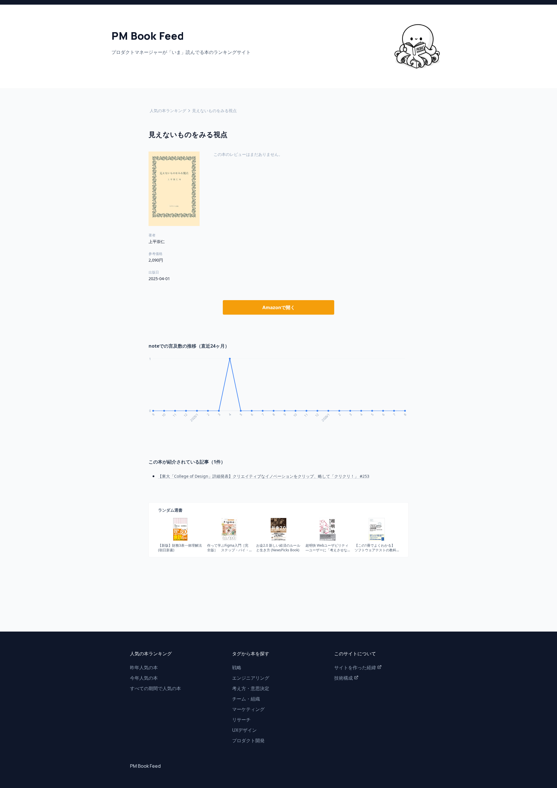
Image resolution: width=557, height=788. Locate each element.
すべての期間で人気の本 (155, 688)
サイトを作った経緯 (355, 667)
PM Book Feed (145, 766)
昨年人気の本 (144, 667)
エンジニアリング (250, 678)
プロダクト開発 (248, 740)
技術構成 (343, 678)
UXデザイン (244, 730)
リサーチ (241, 719)
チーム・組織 (246, 699)
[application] (278, 393)
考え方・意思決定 (250, 688)
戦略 (236, 667)
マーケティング (248, 709)
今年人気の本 (144, 678)
